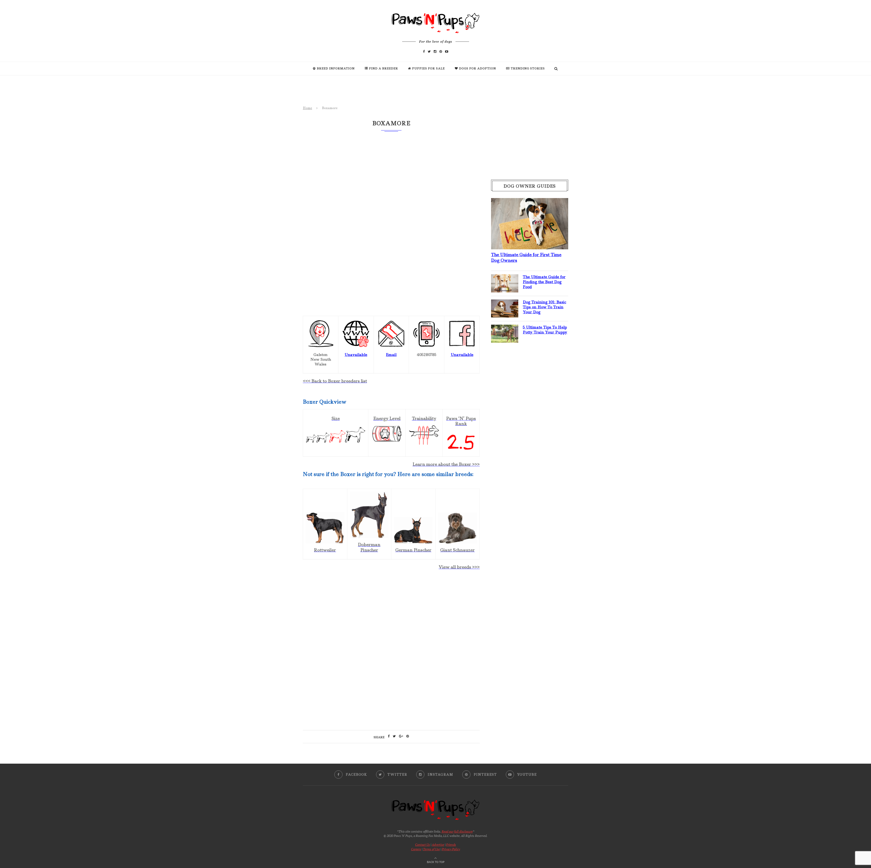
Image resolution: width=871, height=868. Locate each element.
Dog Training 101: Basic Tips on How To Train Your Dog (544, 307)
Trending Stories (528, 68)
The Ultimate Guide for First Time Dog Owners (526, 257)
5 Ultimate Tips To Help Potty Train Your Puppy (545, 330)
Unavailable (356, 354)
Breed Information (336, 68)
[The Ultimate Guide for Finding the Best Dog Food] (504, 278)
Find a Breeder (383, 68)
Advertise (438, 844)
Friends (451, 844)
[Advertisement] (391, 613)
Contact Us (422, 844)
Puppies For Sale (428, 68)
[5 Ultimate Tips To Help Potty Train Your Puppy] (504, 328)
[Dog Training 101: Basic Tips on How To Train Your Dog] (504, 303)
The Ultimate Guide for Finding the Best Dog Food (544, 281)
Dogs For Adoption (477, 68)
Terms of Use (431, 849)
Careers (416, 849)
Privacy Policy (451, 849)
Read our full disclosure (457, 831)
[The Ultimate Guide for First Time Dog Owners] (529, 201)
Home (307, 108)
